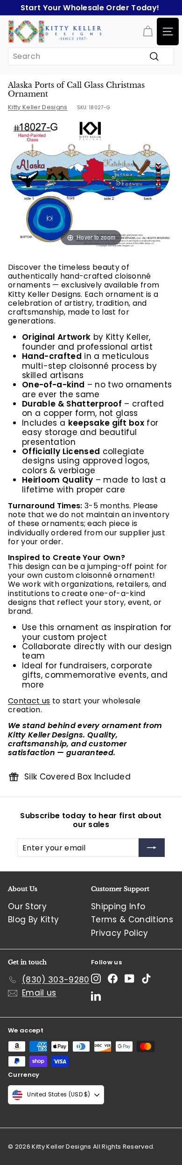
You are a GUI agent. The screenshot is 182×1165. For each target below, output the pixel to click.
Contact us (29, 700)
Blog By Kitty (33, 919)
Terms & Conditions (132, 919)
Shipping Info (118, 906)
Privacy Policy (119, 933)
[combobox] (91, 56)
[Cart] (148, 31)
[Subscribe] (152, 847)
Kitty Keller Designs (38, 107)
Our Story (27, 906)
